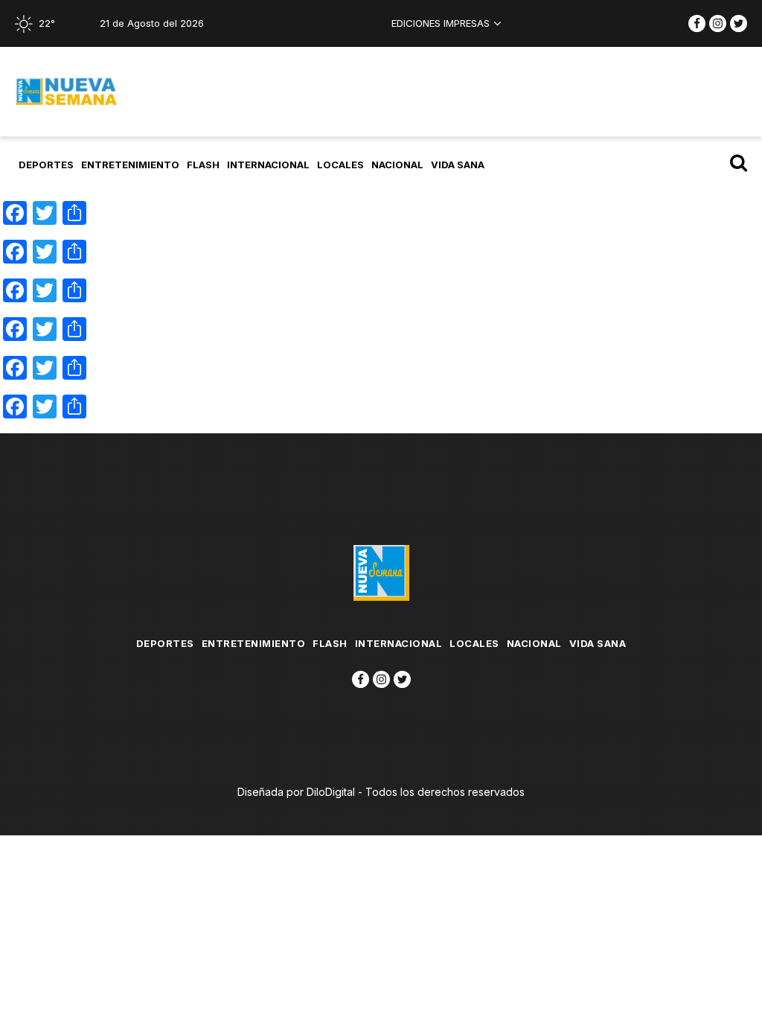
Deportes (46, 164)
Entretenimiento (130, 164)
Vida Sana (457, 164)
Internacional (268, 164)
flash (203, 164)
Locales (340, 164)
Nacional (397, 164)
